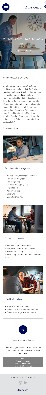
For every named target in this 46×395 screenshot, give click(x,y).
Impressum (21, 377)
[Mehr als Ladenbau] (32, 7)
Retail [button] (23, 358)
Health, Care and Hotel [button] (23, 363)
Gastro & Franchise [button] (23, 361)
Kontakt (13, 377)
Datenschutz (31, 377)
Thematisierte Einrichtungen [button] (23, 366)
